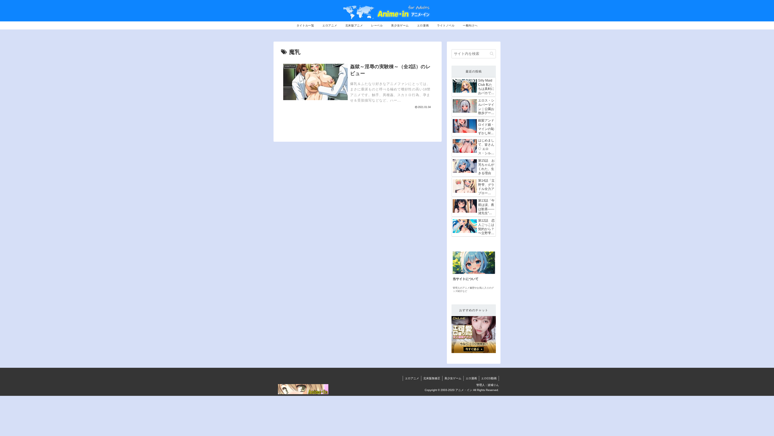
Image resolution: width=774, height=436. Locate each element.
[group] (474, 272)
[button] (491, 53)
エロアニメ (412, 378)
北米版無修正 (431, 378)
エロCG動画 (489, 378)
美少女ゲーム (452, 378)
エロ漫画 (471, 378)
